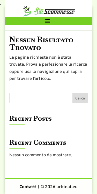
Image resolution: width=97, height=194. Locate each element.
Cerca (80, 98)
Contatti (28, 186)
